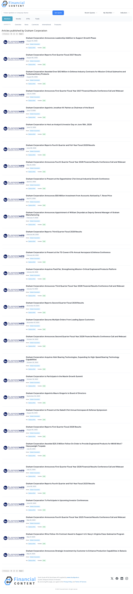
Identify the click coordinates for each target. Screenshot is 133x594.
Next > (21, 34)
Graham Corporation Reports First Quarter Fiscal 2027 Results (53, 55)
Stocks (18, 19)
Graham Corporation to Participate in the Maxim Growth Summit (54, 376)
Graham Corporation (35, 44)
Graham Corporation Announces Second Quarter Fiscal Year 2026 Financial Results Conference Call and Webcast (76, 336)
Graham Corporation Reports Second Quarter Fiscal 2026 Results (55, 303)
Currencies (35, 25)
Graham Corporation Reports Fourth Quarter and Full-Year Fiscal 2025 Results (60, 483)
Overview (18, 25)
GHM (44, 47)
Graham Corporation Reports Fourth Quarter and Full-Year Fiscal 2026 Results (60, 145)
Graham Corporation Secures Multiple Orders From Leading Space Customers (60, 320)
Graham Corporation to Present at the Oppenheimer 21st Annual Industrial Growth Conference (67, 179)
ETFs (28, 19)
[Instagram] (127, 580)
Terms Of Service (80, 582)
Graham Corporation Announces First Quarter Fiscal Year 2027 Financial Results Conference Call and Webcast (75, 91)
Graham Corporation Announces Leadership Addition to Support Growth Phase (61, 38)
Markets (7, 19)
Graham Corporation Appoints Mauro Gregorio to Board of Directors (56, 393)
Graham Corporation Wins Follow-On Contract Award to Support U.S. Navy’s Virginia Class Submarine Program (75, 534)
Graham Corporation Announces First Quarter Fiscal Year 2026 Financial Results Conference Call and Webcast (75, 467)
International (46, 25)
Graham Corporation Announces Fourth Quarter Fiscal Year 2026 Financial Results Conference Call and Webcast (76, 162)
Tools (37, 19)
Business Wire (32, 47)
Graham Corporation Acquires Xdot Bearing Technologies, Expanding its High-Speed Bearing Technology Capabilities (72, 358)
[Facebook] (117, 580)
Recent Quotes (90, 13)
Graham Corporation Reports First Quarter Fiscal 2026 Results (53, 427)
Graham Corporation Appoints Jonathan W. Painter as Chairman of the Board (60, 108)
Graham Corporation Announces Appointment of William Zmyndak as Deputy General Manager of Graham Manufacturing (72, 213)
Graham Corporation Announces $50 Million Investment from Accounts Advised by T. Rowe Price (69, 196)
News (26, 25)
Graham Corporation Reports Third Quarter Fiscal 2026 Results (54, 232)
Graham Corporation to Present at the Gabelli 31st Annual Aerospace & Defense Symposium (66, 410)
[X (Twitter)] (112, 580)
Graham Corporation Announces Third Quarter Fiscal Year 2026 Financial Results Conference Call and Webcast (75, 286)
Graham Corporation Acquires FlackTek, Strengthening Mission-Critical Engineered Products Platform (71, 269)
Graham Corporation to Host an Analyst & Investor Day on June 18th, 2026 (59, 124)
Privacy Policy (68, 582)
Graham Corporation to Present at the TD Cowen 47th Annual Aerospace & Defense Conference (68, 252)
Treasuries (57, 25)
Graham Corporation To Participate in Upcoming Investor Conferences (57, 500)
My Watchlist (107, 13)
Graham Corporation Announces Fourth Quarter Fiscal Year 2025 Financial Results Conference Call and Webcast (76, 517)
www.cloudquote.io (73, 577)
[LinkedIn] (122, 580)
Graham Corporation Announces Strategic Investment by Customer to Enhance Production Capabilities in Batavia (76, 551)
